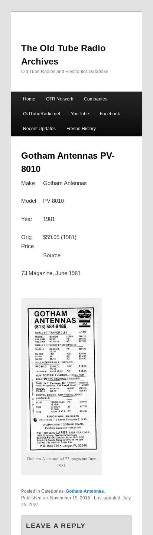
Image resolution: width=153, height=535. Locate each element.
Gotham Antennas (85, 491)
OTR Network (59, 99)
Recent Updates (39, 128)
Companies (95, 99)
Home (29, 99)
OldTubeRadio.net (41, 113)
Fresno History (81, 128)
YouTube (80, 113)
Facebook (110, 113)
